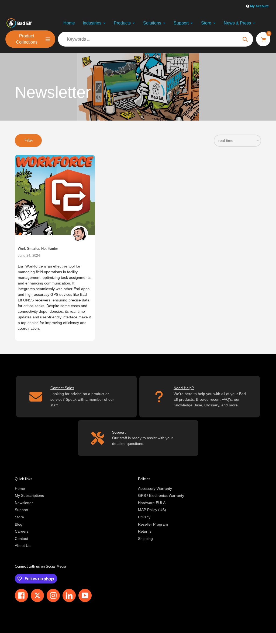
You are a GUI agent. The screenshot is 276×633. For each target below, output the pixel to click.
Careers (22, 531)
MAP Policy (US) (152, 510)
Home (20, 488)
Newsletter (24, 503)
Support (21, 510)
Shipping (145, 538)
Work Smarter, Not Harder (38, 249)
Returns (144, 531)
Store (19, 517)
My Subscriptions (29, 495)
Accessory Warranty (155, 488)
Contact (21, 538)
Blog (18, 524)
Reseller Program (153, 524)
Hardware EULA (151, 503)
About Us (22, 545)
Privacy (144, 517)
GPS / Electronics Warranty (161, 495)
